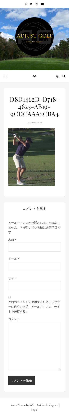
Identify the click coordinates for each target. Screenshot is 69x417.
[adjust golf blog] (34, 36)
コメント (14, 319)
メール (13, 259)
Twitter (41, 405)
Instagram (52, 405)
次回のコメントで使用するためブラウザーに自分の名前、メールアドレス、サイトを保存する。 (34, 306)
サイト (12, 278)
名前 (12, 240)
